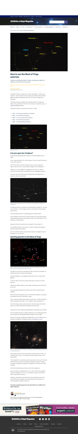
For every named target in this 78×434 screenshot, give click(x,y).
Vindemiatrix (21, 113)
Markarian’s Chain (37, 319)
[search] (66, 22)
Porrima (20, 117)
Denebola (12, 105)
